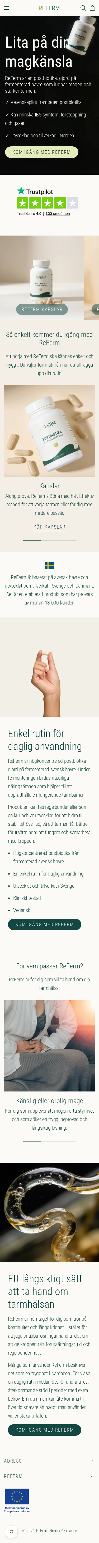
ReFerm (13, 1476)
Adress (13, 1461)
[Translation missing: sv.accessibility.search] (83, 8)
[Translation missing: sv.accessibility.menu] (6, 8)
